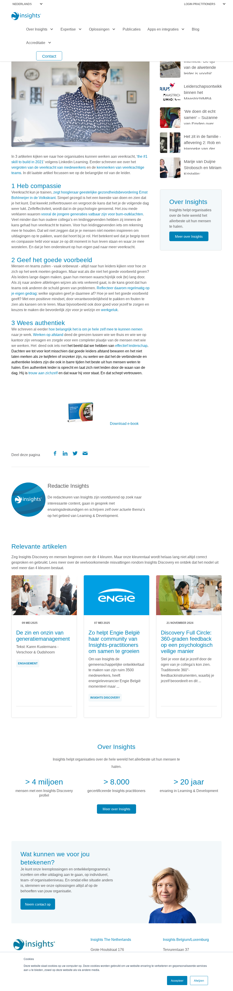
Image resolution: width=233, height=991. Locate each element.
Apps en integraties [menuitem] (163, 29)
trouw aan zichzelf (43, 373)
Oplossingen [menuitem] (99, 29)
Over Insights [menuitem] (36, 29)
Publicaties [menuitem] (132, 29)
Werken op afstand (48, 335)
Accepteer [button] (177, 980)
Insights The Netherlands (111, 940)
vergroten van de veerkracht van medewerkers (48, 167)
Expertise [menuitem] (68, 29)
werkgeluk (109, 310)
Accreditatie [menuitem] (35, 43)
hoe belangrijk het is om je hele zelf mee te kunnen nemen (95, 329)
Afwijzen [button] (199, 980)
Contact (49, 56)
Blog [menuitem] (195, 29)
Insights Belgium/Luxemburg (186, 940)
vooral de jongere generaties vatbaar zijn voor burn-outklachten (92, 214)
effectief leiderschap (131, 346)
